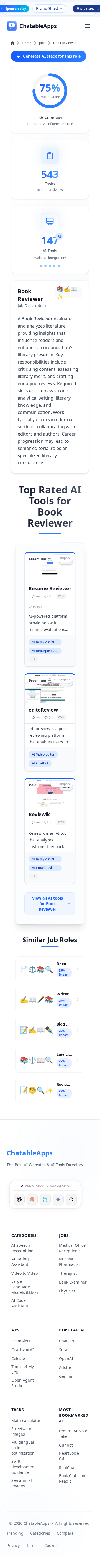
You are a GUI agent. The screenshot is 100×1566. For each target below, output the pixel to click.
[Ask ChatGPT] (19, 1199)
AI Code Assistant (19, 1303)
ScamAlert (20, 1340)
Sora (63, 1349)
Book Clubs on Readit (72, 1478)
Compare (65, 1533)
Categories (40, 1533)
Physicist (67, 1291)
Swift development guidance (23, 1467)
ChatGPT (67, 1340)
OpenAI (66, 1358)
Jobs (42, 43)
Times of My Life (22, 1369)
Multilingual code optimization (23, 1447)
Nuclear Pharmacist (69, 1261)
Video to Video (24, 1273)
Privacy (13, 1545)
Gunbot (66, 1445)
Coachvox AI (22, 1349)
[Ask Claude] (32, 1199)
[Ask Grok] (71, 1199)
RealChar (67, 1467)
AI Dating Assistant (20, 1261)
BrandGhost (47, 8)
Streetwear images (21, 1431)
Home (26, 43)
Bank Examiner (73, 1282)
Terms (32, 1545)
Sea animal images (21, 1483)
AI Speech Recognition (22, 1248)
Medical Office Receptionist (72, 1248)
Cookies (51, 1545)
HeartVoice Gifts (69, 1456)
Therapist (68, 1273)
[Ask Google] (58, 1199)
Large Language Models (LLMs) (24, 1287)
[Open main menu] (87, 26)
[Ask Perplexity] (45, 1199)
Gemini (65, 1376)
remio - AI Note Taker (73, 1433)
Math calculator (25, 1420)
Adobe (65, 1367)
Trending (15, 1533)
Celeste (18, 1358)
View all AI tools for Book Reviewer (47, 903)
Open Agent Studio (22, 1382)
